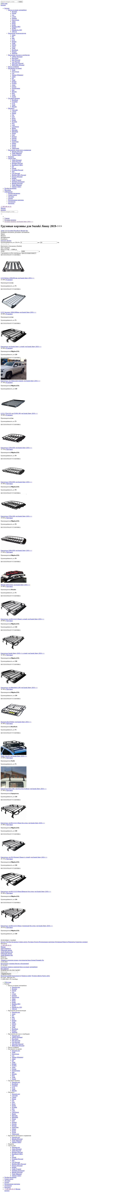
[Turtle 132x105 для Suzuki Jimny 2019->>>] (13, 754)
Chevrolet (15, 110)
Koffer (14, 25)
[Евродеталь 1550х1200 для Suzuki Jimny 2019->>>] (13, 514)
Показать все (16, 987)
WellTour (14, 53)
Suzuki (14, 96)
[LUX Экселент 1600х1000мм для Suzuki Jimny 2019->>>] (13, 310)
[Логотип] (4, 3)
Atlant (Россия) (16, 161)
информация (8, 191)
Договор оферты (36, 976)
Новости (65, 942)
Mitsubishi (15, 131)
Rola (13, 93)
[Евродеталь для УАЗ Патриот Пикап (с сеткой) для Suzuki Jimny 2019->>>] (13, 855)
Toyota (14, 146)
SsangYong (15, 141)
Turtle (13, 43)
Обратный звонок (6, 950)
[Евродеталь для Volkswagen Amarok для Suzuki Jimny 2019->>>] (13, 379)
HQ (13, 36)
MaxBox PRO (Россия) (19, 175)
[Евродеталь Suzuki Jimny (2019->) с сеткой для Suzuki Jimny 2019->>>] (13, 651)
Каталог (3, 942)
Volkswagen (15, 148)
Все (27, 230)
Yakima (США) (16, 155)
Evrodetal (14, 101)
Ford (13, 116)
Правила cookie (26, 976)
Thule (13, 48)
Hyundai (14, 121)
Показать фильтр (6, 240)
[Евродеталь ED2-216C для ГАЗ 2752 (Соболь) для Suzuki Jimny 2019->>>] (13, 787)
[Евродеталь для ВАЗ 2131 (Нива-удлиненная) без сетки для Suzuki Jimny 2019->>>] (13, 924)
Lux (13, 15)
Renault (14, 140)
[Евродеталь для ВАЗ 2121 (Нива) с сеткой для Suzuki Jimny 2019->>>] (13, 617)
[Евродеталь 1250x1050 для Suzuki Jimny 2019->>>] (13, 446)
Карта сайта (46, 976)
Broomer (14, 11)
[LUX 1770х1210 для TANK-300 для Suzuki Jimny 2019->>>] (13, 412)
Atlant (13, 21)
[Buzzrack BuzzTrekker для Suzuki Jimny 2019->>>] (13, 720)
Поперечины (16, 88)
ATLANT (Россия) (17, 63)
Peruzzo (14, 51)
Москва (3, 208)
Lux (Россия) (16, 61)
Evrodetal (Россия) (17, 170)
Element (14, 18)
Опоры (14, 86)
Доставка (11, 196)
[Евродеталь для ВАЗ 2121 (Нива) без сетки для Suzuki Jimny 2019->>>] (13, 821)
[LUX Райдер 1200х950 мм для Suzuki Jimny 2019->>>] (13, 276)
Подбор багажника (10, 188)
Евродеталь (15, 20)
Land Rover (15, 126)
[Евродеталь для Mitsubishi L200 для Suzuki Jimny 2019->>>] (13, 686)
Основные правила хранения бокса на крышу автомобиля (19, 967)
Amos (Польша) (17, 160)
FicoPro (14, 83)
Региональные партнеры (16, 200)
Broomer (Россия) (17, 163)
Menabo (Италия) (17, 151)
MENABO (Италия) (18, 65)
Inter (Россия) (16, 60)
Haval (13, 118)
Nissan (14, 133)
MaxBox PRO (16, 26)
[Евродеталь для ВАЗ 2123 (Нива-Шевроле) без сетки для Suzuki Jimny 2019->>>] (13, 890)
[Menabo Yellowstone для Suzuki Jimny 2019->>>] (13, 583)
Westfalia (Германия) (18, 181)
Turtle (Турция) (16, 180)
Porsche (14, 138)
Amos (13, 35)
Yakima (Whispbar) (17, 75)
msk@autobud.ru (6, 948)
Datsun (14, 113)
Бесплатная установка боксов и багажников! (15, 963)
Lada (13, 125)
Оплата (10, 198)
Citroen (14, 111)
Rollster (14, 41)
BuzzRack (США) (17, 165)
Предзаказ (9, 449)
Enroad (14, 13)
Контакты (11, 203)
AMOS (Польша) (17, 56)
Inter (13, 38)
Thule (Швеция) (17, 153)
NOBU (14, 28)
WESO (14, 45)
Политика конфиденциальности (11, 976)
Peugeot (14, 136)
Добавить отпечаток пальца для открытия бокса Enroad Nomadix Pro (22, 960)
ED (13, 78)
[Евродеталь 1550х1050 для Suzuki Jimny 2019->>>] (13, 480)
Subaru (14, 143)
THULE (14, 31)
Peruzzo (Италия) (17, 176)
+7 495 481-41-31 (6, 206)
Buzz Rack (15, 58)
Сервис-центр (12, 195)
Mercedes (14, 130)
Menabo (14, 91)
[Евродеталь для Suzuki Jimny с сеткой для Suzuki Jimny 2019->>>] (13, 345)
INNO (14, 23)
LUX (13, 40)
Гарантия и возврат (81, 942)
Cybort (14, 16)
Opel (13, 135)
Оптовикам (11, 201)
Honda (14, 120)
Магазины (7, 190)
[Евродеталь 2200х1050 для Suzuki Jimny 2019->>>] (13, 549)
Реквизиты (71, 942)
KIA (13, 123)
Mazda (14, 128)
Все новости (5, 968)
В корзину (9, 279)
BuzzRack (15, 50)
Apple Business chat (7, 952)
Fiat (13, 115)
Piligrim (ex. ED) (17, 30)
